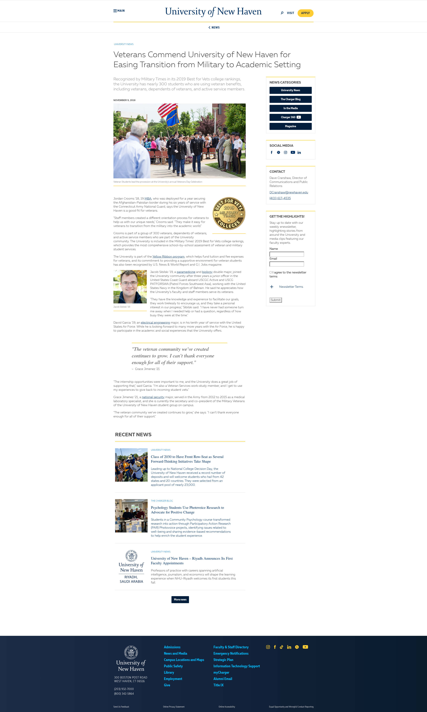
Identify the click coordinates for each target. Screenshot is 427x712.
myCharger (221, 672)
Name (274, 248)
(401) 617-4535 (280, 198)
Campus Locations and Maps (184, 660)
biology (207, 272)
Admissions (172, 647)
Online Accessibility (227, 707)
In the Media (291, 108)
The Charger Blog (291, 99)
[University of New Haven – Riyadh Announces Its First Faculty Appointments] (131, 566)
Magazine (290, 126)
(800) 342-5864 (124, 693)
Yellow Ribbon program (168, 256)
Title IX (219, 685)
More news (180, 599)
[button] (119, 10)
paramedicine (186, 272)
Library (169, 672)
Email (273, 258)
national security (153, 397)
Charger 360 (296, 117)
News (216, 27)
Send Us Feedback (121, 707)
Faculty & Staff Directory (231, 647)
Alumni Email (223, 679)
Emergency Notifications (231, 653)
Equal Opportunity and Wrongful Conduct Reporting (291, 707)
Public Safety (173, 666)
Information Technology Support (237, 666)
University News (290, 90)
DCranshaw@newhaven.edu (289, 192)
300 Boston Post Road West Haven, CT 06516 (130, 679)
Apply (305, 13)
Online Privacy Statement (173, 707)
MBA (148, 198)
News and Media (175, 653)
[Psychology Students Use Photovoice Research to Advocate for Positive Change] (131, 515)
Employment (173, 679)
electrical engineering (155, 322)
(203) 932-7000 (124, 689)
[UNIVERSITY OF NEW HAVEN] (139, 658)
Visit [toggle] (290, 13)
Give (167, 685)
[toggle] (282, 13)
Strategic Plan (223, 660)
